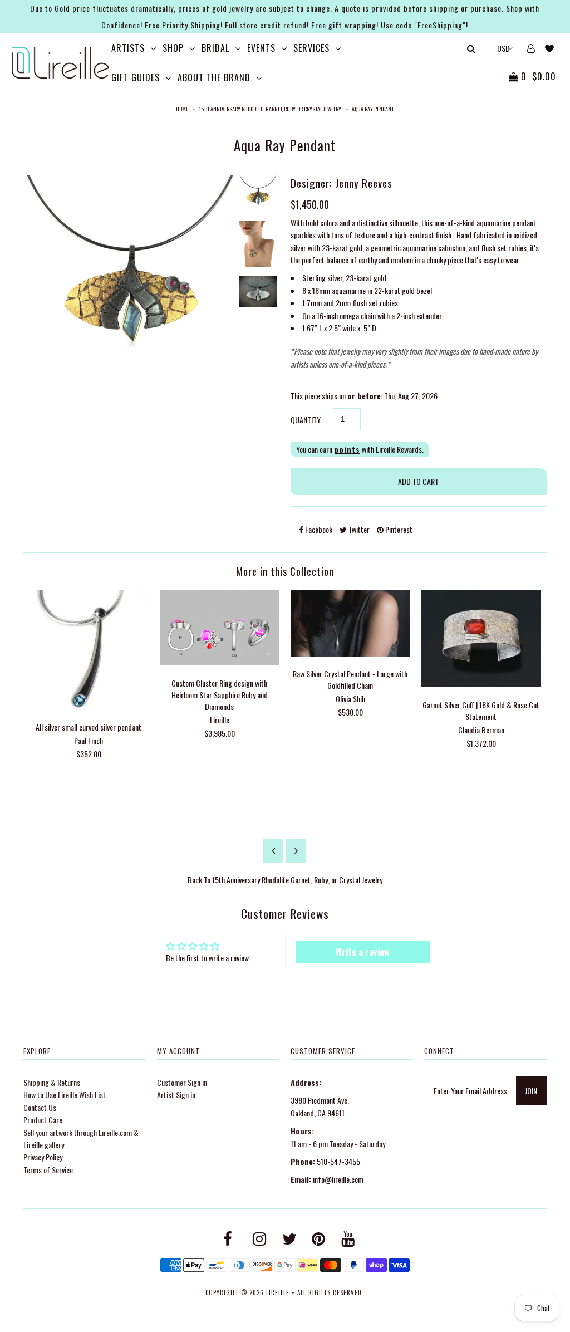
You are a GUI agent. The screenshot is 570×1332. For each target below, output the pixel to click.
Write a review (363, 951)
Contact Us (39, 1107)
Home (182, 109)
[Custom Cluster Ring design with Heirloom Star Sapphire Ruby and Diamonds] (219, 662)
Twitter (358, 529)
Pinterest (398, 529)
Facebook (317, 529)
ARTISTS (128, 48)
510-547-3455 (338, 1161)
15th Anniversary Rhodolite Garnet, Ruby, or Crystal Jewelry (270, 109)
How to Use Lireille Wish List (64, 1094)
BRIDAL (215, 48)
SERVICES (311, 48)
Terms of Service (48, 1170)
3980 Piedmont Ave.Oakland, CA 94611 (320, 1106)
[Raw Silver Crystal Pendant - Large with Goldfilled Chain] (350, 653)
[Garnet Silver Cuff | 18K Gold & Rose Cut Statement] (481, 683)
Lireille (277, 1292)
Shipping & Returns (51, 1082)
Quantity (306, 419)
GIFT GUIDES (135, 77)
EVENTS (261, 48)
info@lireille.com (338, 1179)
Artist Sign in (176, 1094)
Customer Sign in (182, 1082)
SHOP (173, 48)
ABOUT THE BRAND (214, 77)
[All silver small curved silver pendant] (89, 706)
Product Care (42, 1119)
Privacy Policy (42, 1157)
